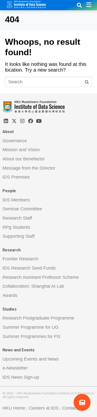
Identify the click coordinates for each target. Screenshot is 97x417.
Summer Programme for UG (30, 327)
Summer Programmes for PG (31, 336)
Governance (14, 140)
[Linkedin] (5, 121)
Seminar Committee (22, 208)
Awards (9, 295)
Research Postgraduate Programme (38, 318)
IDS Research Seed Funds (29, 268)
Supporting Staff (18, 236)
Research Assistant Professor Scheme (40, 277)
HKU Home (13, 408)
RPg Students (16, 227)
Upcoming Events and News (30, 359)
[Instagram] (22, 121)
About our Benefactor (23, 158)
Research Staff (17, 218)
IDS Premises (16, 177)
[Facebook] (30, 121)
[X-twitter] (14, 121)
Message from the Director (28, 168)
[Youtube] (38, 121)
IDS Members (16, 199)
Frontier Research (20, 258)
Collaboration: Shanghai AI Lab (33, 286)
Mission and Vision (21, 149)
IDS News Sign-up (20, 377)
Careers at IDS (43, 408)
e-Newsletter (15, 368)
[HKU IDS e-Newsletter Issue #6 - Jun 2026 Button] (82, 402)
